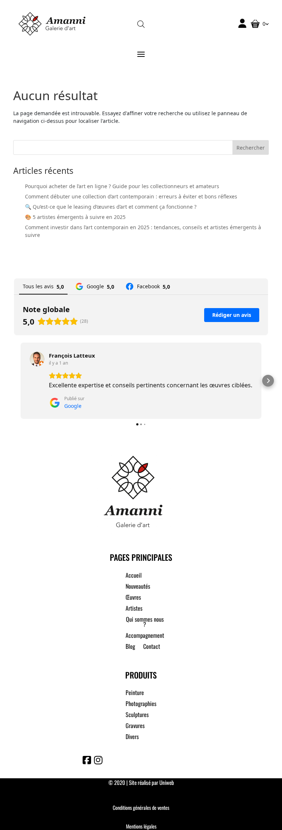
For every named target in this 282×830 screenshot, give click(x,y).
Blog (130, 647)
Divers (132, 737)
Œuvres (133, 598)
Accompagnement (145, 636)
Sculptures (137, 715)
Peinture (135, 693)
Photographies (141, 704)
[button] (14, 381)
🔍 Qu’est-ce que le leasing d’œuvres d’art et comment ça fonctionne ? (110, 206)
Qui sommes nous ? (145, 623)
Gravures (135, 726)
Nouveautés (138, 587)
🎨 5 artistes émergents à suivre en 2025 (75, 216)
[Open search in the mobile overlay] (141, 24)
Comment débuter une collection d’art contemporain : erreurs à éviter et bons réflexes (131, 196)
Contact (151, 647)
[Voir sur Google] (37, 359)
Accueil (134, 576)
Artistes (134, 609)
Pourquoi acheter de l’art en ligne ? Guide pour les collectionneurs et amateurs (122, 186)
